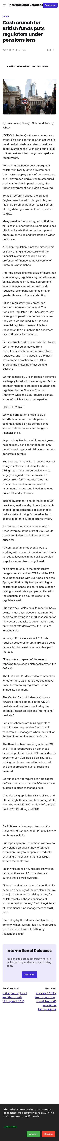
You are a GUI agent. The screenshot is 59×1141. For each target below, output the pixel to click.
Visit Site (29, 974)
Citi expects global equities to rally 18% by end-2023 (15, 997)
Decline (48, 1134)
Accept (33, 1134)
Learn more (10, 1126)
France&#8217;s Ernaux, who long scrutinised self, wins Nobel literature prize (45, 1001)
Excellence (50, 5)
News (6, 16)
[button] (4, 5)
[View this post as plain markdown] (49, 50)
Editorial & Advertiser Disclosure (28, 66)
